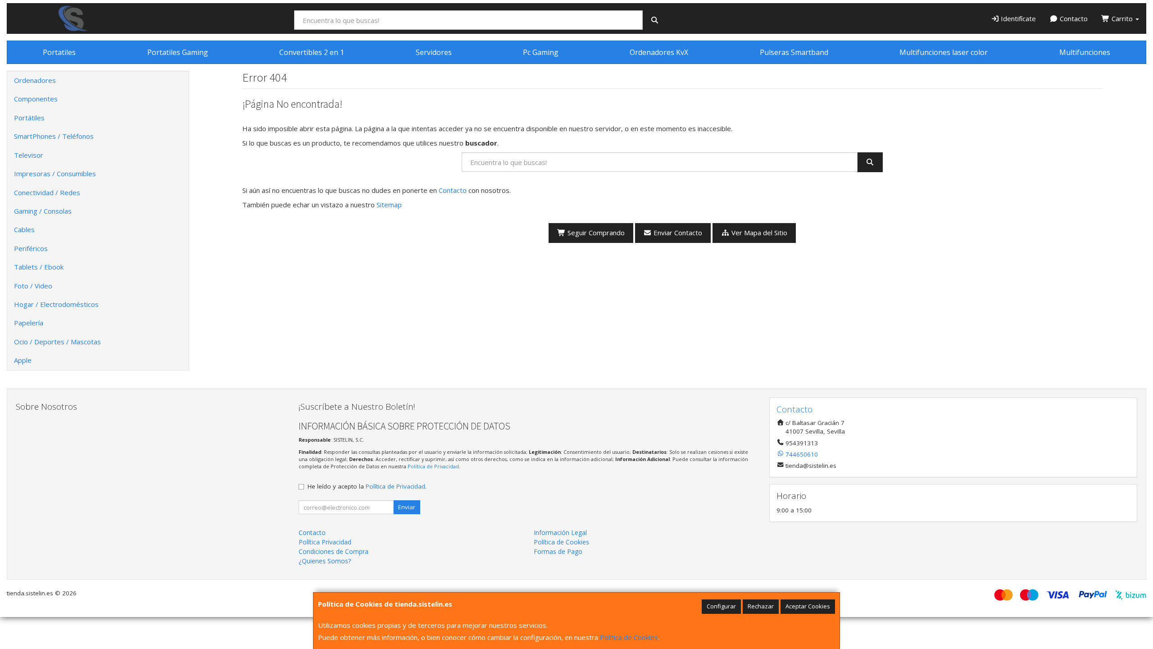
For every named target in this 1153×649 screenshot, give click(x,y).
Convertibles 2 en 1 (311, 52)
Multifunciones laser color (943, 52)
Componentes (36, 98)
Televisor (28, 155)
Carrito (1122, 18)
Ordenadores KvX (659, 52)
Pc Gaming (540, 52)
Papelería (28, 322)
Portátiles (29, 117)
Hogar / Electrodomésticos (56, 304)
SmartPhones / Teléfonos (54, 136)
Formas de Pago (558, 551)
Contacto (1073, 18)
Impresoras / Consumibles (55, 173)
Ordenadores (35, 80)
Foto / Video (33, 285)
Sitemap (389, 204)
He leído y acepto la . (367, 486)
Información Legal (560, 532)
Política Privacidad (325, 542)
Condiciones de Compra (333, 551)
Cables (24, 229)
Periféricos (31, 248)
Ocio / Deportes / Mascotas (57, 341)
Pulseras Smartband (794, 52)
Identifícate (1017, 18)
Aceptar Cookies (807, 606)
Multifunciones (1084, 52)
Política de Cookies (629, 637)
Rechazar (761, 606)
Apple (23, 360)
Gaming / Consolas (43, 210)
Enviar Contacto (677, 232)
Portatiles (59, 52)
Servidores (434, 52)
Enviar (406, 507)
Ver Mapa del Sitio (758, 232)
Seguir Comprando (595, 232)
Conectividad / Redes (47, 192)
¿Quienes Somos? (325, 561)
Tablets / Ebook (39, 266)
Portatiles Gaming (177, 52)
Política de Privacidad (433, 466)
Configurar (721, 606)
